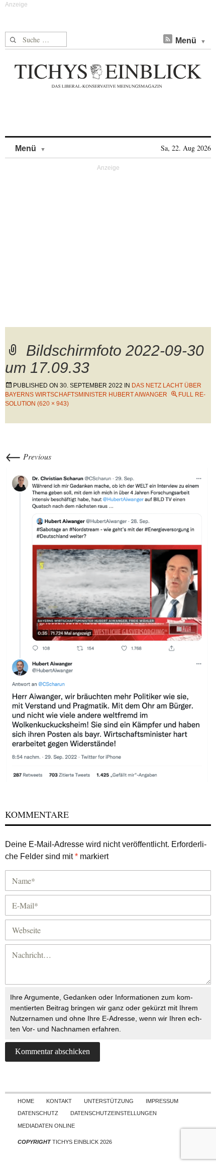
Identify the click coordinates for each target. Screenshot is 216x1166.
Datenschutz (38, 1113)
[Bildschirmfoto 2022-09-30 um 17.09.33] (108, 623)
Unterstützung (109, 1101)
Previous (28, 456)
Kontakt (59, 1101)
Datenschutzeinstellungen (113, 1113)
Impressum (162, 1101)
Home (26, 1101)
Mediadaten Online (46, 1126)
